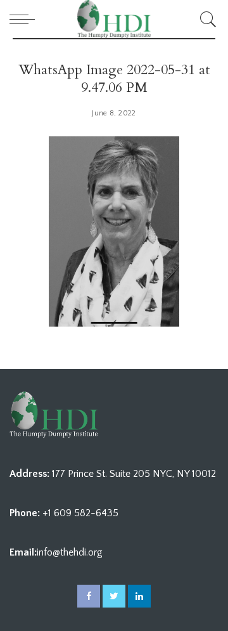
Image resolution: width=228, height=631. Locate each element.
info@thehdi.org (70, 552)
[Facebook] (88, 596)
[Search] (206, 19)
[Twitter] (114, 596)
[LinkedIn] (139, 596)
